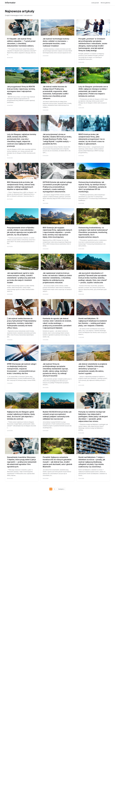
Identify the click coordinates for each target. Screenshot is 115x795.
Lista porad (95, 3)
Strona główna (105, 3)
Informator (10, 2)
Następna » (61, 489)
